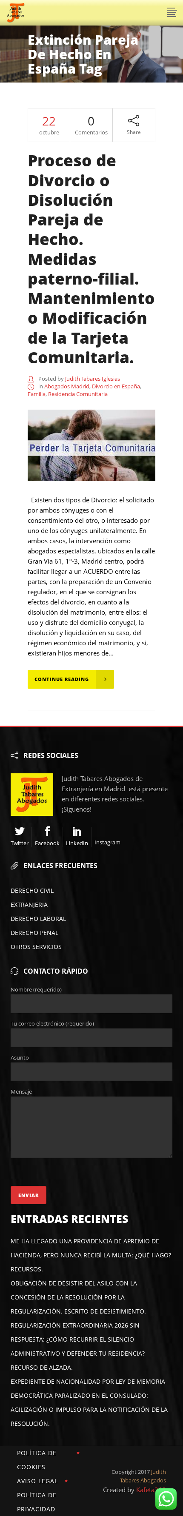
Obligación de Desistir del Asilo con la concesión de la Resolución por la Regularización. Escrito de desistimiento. (78, 1297)
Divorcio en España (116, 386)
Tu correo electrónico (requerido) (52, 1023)
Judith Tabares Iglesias (92, 378)
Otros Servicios (36, 947)
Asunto (20, 1057)
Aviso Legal (37, 1481)
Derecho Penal (34, 933)
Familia (37, 394)
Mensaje (21, 1091)
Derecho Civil (32, 890)
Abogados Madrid (66, 386)
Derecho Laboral (38, 919)
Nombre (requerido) (36, 989)
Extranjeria (29, 904)
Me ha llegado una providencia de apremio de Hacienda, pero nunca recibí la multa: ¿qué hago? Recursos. (91, 1255)
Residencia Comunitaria (78, 394)
